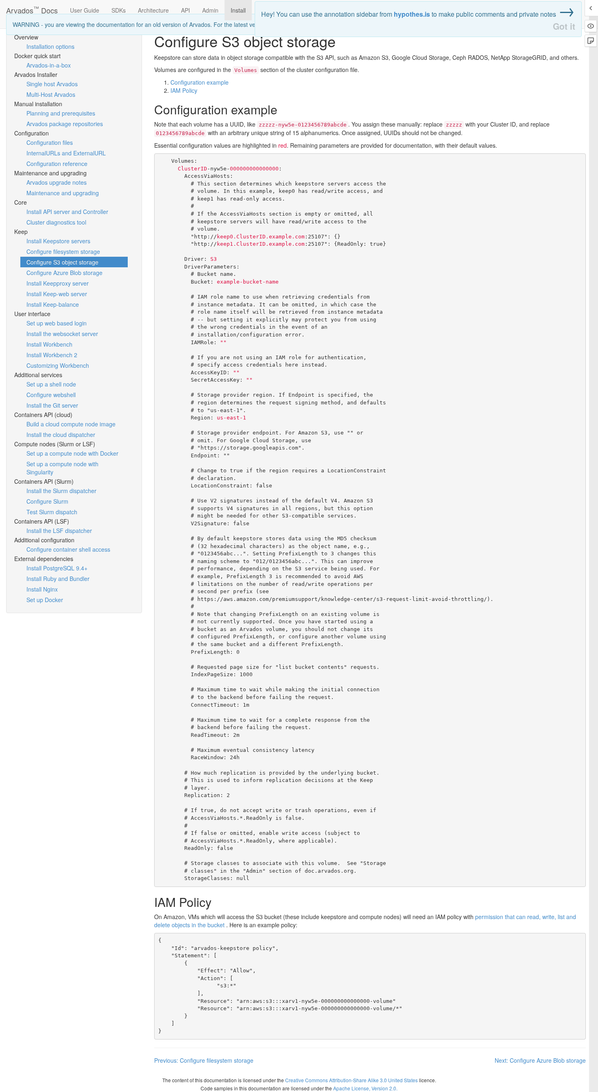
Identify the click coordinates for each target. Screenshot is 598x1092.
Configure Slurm (47, 501)
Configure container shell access (68, 549)
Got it (564, 26)
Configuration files (49, 142)
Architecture (153, 10)
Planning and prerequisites (60, 113)
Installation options (50, 46)
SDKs (118, 10)
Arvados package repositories (64, 124)
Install (238, 10)
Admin (210, 10)
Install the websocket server (62, 334)
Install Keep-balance (52, 304)
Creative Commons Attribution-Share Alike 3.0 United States (351, 1080)
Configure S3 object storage (62, 262)
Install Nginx (42, 589)
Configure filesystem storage (63, 251)
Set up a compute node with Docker (72, 453)
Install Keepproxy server (57, 283)
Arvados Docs (32, 8)
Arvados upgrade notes (56, 182)
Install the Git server (52, 405)
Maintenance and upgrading (62, 193)
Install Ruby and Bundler (57, 578)
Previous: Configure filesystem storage (203, 1060)
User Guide (84, 10)
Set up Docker (44, 600)
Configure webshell (51, 395)
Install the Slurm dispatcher (61, 491)
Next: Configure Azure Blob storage (540, 1060)
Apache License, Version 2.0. (365, 1088)
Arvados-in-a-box (48, 65)
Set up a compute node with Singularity (62, 468)
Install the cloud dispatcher (60, 434)
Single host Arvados (52, 84)
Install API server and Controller (67, 211)
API (185, 10)
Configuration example (199, 82)
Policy (183, 90)
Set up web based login (56, 323)
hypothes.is (412, 14)
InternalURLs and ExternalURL (66, 153)
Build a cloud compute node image (71, 424)
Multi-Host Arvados (50, 94)
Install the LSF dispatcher (59, 530)
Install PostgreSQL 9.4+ (56, 568)
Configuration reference (56, 163)
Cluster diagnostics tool (56, 222)
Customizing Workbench (57, 365)
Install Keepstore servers (58, 241)
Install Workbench (49, 344)
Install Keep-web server (56, 294)
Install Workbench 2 (51, 355)
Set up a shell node (51, 384)
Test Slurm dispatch (51, 512)
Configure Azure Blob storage (64, 273)
